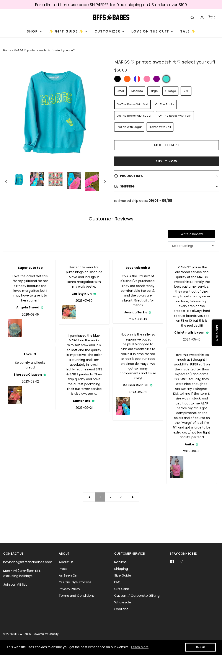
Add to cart (166, 145)
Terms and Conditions (77, 595)
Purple (156, 79)
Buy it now (166, 161)
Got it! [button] (200, 647)
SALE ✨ (188, 31)
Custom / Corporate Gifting (137, 595)
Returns (120, 562)
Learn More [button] (140, 647)
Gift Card (121, 589)
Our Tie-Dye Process (75, 582)
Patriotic (137, 79)
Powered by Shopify (46, 634)
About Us (66, 562)
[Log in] (202, 18)
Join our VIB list (15, 584)
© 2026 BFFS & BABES (17, 634)
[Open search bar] (192, 17)
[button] (5, 181)
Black (117, 79)
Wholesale (122, 602)
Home (7, 50)
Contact (121, 609)
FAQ (117, 582)
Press (63, 568)
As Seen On (68, 575)
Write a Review (192, 234)
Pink (147, 79)
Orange (127, 79)
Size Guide (122, 575)
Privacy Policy (69, 589)
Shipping (121, 568)
